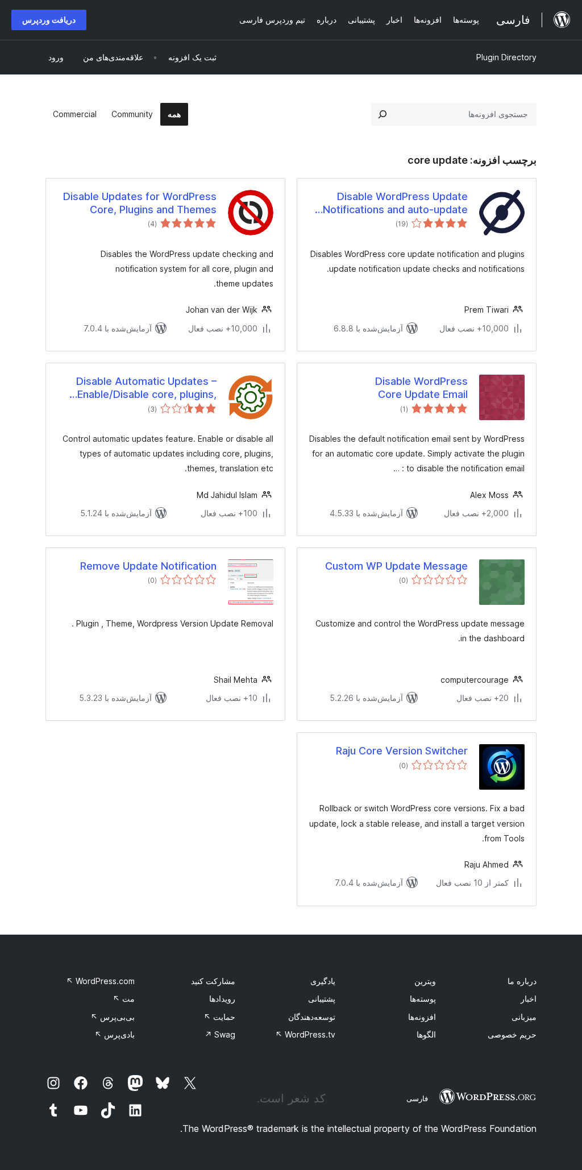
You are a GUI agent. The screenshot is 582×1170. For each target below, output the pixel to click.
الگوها (426, 1034)
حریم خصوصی (512, 1034)
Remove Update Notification (148, 566)
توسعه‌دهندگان (311, 1017)
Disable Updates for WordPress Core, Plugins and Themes (140, 202)
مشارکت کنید (213, 981)
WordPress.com (100, 981)
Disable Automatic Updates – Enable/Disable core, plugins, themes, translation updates (146, 388)
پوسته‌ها (423, 998)
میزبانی (524, 1017)
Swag (220, 1034)
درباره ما (522, 981)
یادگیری (322, 981)
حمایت (219, 1017)
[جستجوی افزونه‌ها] (382, 114)
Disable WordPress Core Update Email (421, 387)
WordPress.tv (305, 1034)
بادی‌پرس (114, 1034)
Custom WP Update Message (396, 566)
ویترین (425, 981)
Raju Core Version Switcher (402, 751)
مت (124, 998)
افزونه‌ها (422, 1017)
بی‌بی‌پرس (112, 1017)
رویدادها (222, 998)
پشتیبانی (321, 998)
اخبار (529, 998)
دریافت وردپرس (49, 19)
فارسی (417, 1098)
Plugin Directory (506, 57)
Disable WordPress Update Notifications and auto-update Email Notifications (395, 203)
